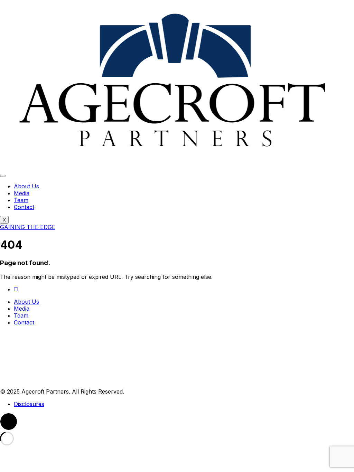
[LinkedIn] (16, 289)
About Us (26, 186)
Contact (24, 207)
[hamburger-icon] (3, 176)
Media (21, 193)
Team (21, 200)
